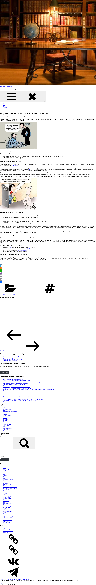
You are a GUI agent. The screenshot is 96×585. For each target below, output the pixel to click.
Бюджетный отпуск (7, 473)
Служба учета (6, 425)
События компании (7, 428)
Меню (44, 101)
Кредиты (5, 493)
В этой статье (3, 257)
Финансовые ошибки (8, 517)
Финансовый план (7, 520)
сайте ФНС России (28, 248)
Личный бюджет (7, 498)
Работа (4, 508)
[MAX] (13, 555)
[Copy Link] (48, 279)
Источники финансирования (10, 488)
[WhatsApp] (48, 270)
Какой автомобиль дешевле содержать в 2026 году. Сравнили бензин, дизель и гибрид (23, 399)
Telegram (5, 107)
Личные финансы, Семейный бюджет (12, 416)
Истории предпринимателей (10, 487)
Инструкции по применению (10, 411)
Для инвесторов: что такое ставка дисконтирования (15, 383)
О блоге (5, 420)
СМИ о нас (5, 426)
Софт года (5, 429)
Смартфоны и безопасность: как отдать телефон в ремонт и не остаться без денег (22, 382)
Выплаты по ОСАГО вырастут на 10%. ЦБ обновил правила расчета (19, 398)
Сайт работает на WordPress (22, 579)
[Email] (48, 277)
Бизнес (4, 470)
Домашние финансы (8, 479)
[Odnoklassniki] (48, 268)
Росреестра (15, 165)
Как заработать (6, 489)
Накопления (6, 501)
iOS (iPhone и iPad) (7, 409)
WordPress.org (6, 532)
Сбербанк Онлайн (22, 250)
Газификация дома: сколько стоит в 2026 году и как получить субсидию (20, 400)
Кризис (4, 494)
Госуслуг (10, 247)
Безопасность (6, 469)
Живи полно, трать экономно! (7, 86)
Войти (4, 528)
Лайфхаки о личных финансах (10, 360)
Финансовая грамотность (9, 516)
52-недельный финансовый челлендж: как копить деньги (16, 380)
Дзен (4, 103)
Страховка (5, 515)
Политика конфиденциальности (7, 579)
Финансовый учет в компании (10, 430)
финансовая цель (7, 522)
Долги (4, 478)
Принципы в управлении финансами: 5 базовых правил (16, 387)
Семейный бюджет (34, 293)
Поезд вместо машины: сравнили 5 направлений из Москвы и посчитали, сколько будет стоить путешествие (29, 396)
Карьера (5, 490)
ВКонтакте (5, 106)
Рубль (4, 509)
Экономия (5, 521)
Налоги (75, 293)
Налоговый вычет (82, 293)
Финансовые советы (11, 294)
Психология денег (7, 507)
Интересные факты (7, 484)
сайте (30, 169)
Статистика (5, 513)
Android (5, 407)
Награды (5, 418)
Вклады (5, 475)
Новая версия (6, 419)
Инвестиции (6, 483)
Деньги (62, 293)
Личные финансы (25, 293)
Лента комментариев (8, 531)
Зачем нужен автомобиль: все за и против (13, 379)
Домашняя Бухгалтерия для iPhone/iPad (12, 359)
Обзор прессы (6, 421)
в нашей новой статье (35, 116)
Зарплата (5, 482)
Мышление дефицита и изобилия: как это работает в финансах (18, 388)
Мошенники (6, 499)
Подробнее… (3, 583)
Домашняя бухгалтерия (8, 480)
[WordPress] (48, 275)
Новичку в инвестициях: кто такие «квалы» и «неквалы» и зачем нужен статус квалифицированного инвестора (30, 389)
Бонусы (4, 471)
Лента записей (6, 529)
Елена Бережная (18, 110)
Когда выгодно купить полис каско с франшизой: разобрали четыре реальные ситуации (24, 401)
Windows (5, 410)
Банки (4, 468)
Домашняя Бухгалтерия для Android (11, 358)
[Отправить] (48, 282)
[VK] (48, 264)
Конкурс (5, 414)
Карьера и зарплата (7, 492)
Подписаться (5, 372)
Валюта (4, 474)
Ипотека (5, 413)
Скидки (5, 512)
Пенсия (4, 504)
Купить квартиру (7, 496)
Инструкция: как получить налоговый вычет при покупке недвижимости (20, 390)
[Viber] (48, 273)
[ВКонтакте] (13, 566)
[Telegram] (48, 266)
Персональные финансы (8, 506)
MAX (4, 105)
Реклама (5, 423)
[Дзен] (13, 544)
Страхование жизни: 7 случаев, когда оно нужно (14, 384)
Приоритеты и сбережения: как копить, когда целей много (17, 385)
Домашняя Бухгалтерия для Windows (11, 356)
